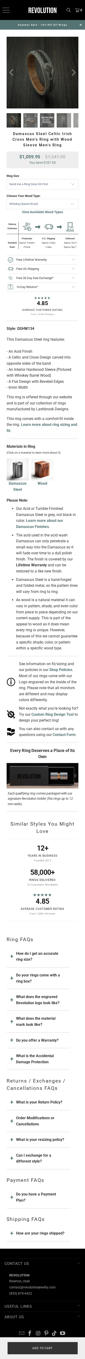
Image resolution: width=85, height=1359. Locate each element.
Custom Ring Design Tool (52, 714)
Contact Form (64, 734)
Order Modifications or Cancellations (35, 1121)
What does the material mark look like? (35, 1021)
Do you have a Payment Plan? (36, 1197)
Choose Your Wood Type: (24, 196)
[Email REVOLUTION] (21, 1333)
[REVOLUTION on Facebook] (30, 1333)
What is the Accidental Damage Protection (35, 1059)
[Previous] (12, 72)
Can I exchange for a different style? (33, 1158)
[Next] (73, 72)
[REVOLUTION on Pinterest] (46, 1333)
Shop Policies (60, 670)
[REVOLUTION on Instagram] (38, 1333)
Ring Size (13, 176)
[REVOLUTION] (42, 10)
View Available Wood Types (42, 212)
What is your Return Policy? (39, 1102)
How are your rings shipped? (40, 1233)
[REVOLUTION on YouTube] (62, 1333)
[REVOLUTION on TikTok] (54, 1333)
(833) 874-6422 (20, 1293)
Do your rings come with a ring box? (38, 978)
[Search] (68, 10)
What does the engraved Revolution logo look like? (38, 1000)
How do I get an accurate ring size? (37, 956)
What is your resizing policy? (40, 1139)
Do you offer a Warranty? (37, 1040)
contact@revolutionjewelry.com (32, 1287)
